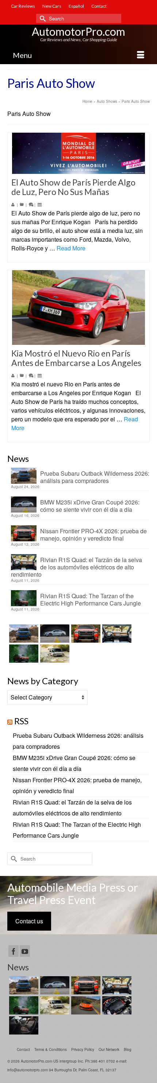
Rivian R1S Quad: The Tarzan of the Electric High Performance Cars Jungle (90, 599)
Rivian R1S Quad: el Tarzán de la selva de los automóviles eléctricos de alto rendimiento (76, 567)
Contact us (29, 921)
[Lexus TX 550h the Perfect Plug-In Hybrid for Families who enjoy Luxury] (22, 1025)
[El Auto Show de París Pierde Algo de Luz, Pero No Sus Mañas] (78, 153)
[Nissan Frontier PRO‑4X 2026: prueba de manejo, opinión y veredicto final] (84, 633)
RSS (21, 721)
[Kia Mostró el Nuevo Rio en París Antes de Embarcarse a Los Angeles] (78, 307)
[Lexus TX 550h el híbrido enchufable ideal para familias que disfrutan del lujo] (115, 1005)
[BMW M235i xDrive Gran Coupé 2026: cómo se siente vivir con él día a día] (53, 633)
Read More (71, 248)
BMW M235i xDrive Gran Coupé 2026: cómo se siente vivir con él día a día (89, 505)
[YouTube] (25, 951)
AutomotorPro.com (78, 31)
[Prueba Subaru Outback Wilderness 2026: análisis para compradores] (22, 633)
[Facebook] (13, 951)
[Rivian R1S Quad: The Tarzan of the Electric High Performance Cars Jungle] (22, 653)
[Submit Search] (41, 18)
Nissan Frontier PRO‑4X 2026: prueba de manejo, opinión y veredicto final (93, 534)
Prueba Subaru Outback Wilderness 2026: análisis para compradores (94, 476)
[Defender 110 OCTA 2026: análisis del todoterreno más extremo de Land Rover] (53, 653)
